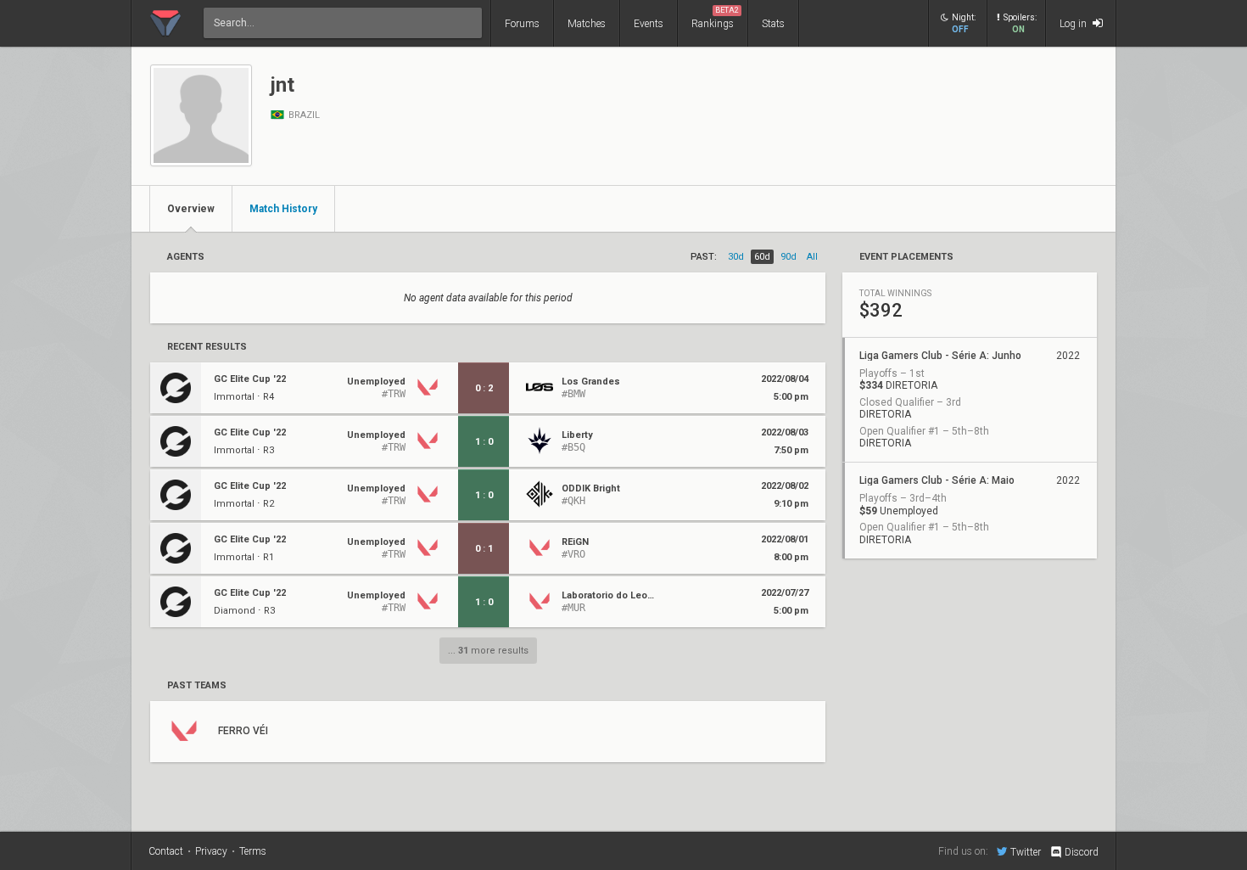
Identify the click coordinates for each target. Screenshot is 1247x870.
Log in (1074, 24)
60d (762, 256)
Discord (1082, 852)
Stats (773, 24)
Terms (252, 851)
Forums (522, 24)
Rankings (715, 18)
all (812, 256)
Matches (587, 24)
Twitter (1025, 851)
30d (736, 256)
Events (648, 24)
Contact (165, 851)
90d (788, 256)
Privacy (211, 851)
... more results (488, 650)
